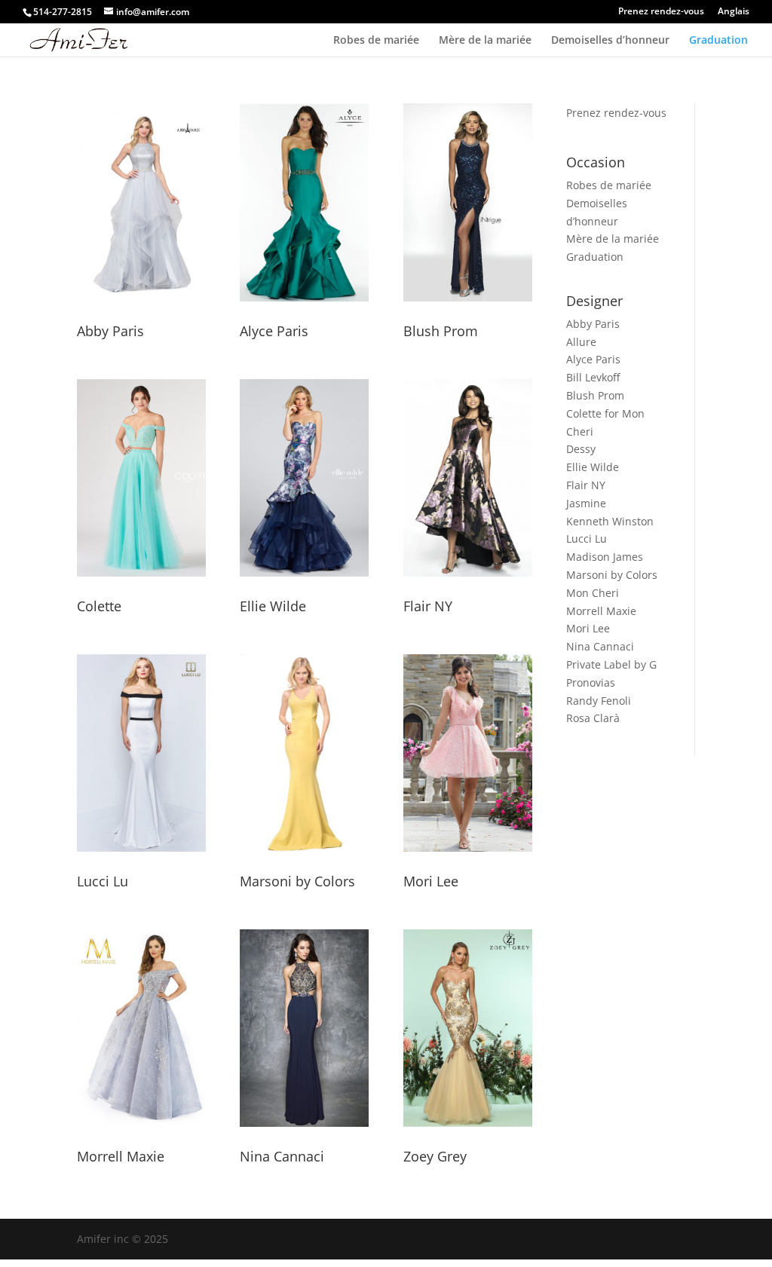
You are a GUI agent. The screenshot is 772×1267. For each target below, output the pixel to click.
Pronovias (590, 682)
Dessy (581, 449)
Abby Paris (110, 331)
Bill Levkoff (593, 377)
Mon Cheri (592, 593)
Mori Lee (430, 881)
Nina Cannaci (282, 1156)
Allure (581, 342)
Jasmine (586, 503)
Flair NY (427, 606)
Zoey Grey (435, 1156)
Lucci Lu (102, 881)
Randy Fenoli (598, 700)
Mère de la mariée (485, 41)
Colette (99, 606)
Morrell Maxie (120, 1156)
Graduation (718, 41)
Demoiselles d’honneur (610, 41)
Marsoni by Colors (297, 881)
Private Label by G (611, 664)
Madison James (604, 556)
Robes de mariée (376, 41)
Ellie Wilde (273, 606)
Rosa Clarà (593, 718)
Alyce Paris (274, 331)
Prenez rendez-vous (661, 12)
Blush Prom (440, 331)
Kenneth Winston (610, 521)
